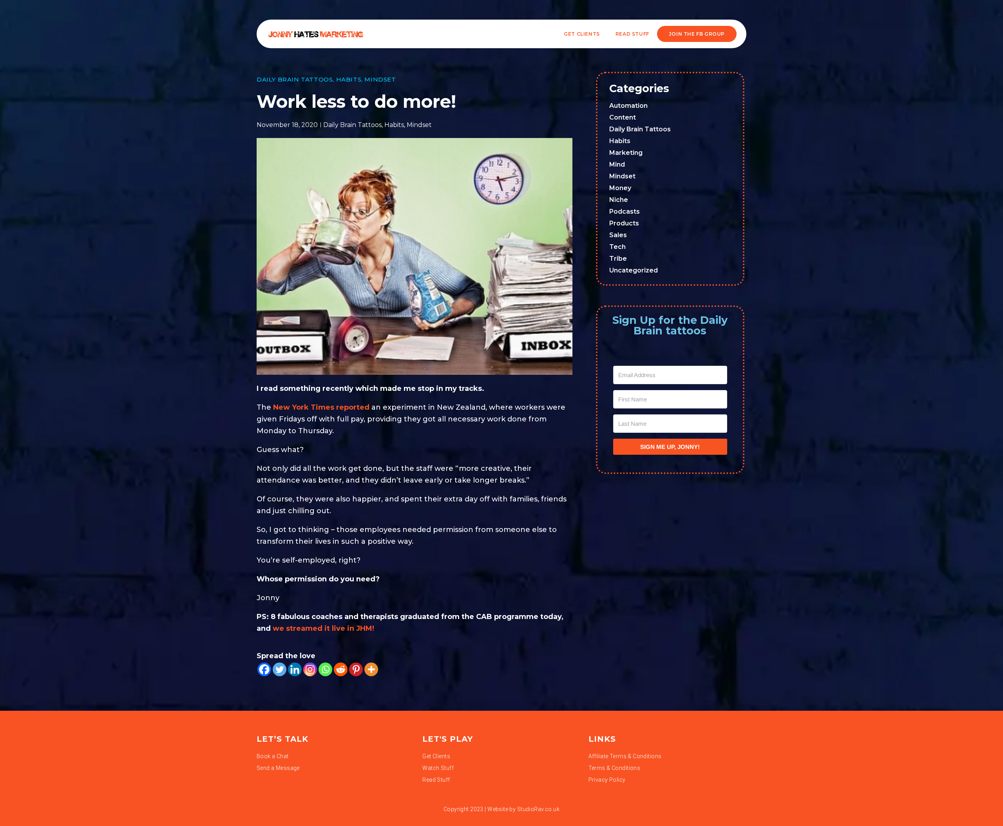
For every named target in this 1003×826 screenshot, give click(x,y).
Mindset (380, 79)
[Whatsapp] (325, 669)
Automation (628, 105)
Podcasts (624, 211)
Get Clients (582, 34)
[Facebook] (264, 669)
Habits (349, 79)
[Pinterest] (356, 669)
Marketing (626, 152)
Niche (618, 199)
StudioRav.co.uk (538, 809)
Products (624, 223)
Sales (618, 235)
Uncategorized (633, 270)
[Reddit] (341, 669)
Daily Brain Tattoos (295, 79)
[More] (371, 669)
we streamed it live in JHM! (324, 628)
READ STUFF (632, 34)
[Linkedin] (295, 669)
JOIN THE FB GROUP (697, 34)
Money (620, 188)
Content (622, 117)
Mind (617, 164)
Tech (617, 247)
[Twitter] (279, 669)
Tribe (618, 258)
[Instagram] (310, 669)
